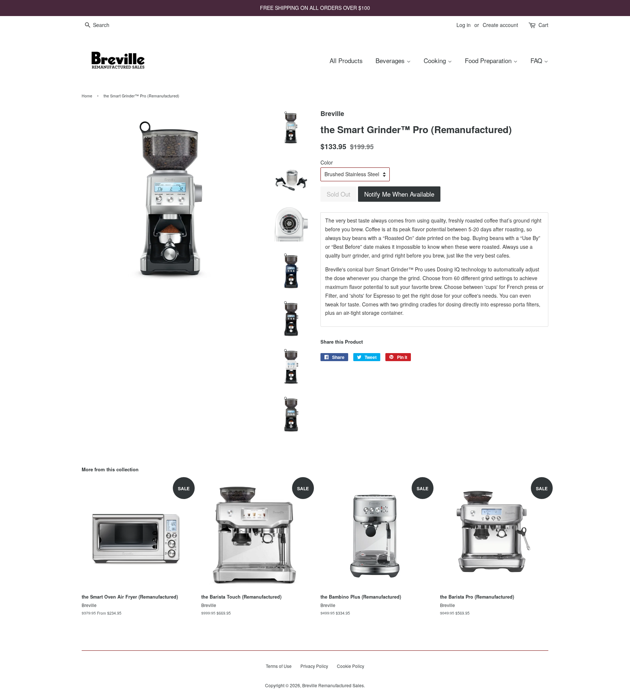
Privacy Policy (314, 666)
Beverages (391, 60)
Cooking (436, 60)
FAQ (537, 60)
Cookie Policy (350, 666)
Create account (500, 24)
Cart (543, 24)
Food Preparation (489, 60)
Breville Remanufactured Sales (333, 685)
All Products (346, 60)
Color (326, 162)
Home (87, 95)
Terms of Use (279, 666)
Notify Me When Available (399, 193)
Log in (463, 24)
